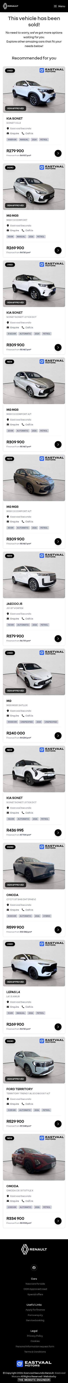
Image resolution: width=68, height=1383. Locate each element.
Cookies (35, 1340)
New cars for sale (35, 1283)
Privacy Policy (35, 1335)
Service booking (35, 1320)
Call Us (29, 133)
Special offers (35, 1294)
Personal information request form (35, 1346)
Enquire (14, 133)
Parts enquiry (35, 1314)
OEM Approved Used (35, 1288)
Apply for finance (35, 1309)
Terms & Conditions (35, 1351)
